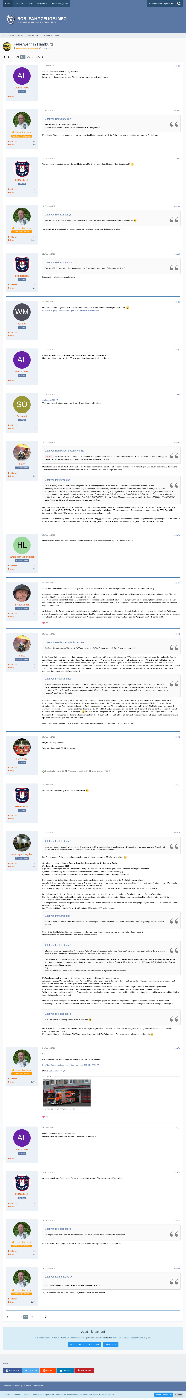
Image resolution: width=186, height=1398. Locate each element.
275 (38, 57)
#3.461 (177, 66)
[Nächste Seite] (43, 57)
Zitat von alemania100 (57, 1276)
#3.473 (177, 737)
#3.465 (177, 254)
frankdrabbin (56, 1071)
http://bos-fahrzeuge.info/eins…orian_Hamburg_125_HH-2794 (69, 1065)
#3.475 (177, 833)
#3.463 (177, 158)
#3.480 (177, 1268)
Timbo (50, 456)
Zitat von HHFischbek (56, 214)
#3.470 (177, 535)
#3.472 (177, 634)
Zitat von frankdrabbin (57, 480)
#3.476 (177, 1048)
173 (17, 57)
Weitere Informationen (163, 1394)
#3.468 (177, 394)
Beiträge (11, 97)
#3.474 (177, 785)
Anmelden (111, 1344)
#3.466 (177, 302)
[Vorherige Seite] (5, 57)
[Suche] (179, 3)
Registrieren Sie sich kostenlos (97, 1338)
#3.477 (177, 1128)
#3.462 (177, 111)
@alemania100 (48, 400)
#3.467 (177, 350)
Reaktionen (12, 141)
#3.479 (177, 1220)
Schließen (178, 1394)
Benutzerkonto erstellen (84, 1344)
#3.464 (177, 206)
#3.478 (177, 1172)
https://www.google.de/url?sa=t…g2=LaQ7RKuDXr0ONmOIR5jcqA (70, 311)
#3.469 (177, 442)
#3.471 (177, 583)
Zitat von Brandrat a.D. (57, 119)
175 (28, 57)
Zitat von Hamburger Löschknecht (63, 450)
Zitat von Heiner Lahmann (59, 262)
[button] (12, 1370)
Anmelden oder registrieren (161, 3)
